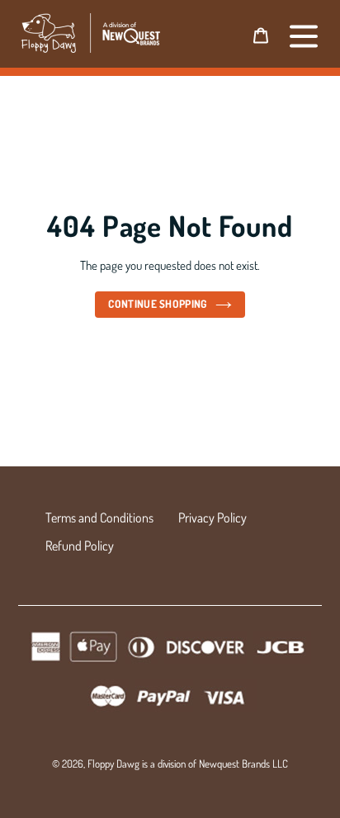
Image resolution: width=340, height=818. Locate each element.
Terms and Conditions (99, 517)
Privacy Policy (212, 517)
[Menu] (303, 34)
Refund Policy (79, 545)
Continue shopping (157, 303)
